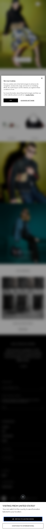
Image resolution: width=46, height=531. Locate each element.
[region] (23, 91)
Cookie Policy (29, 95)
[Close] (23, 496)
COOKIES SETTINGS (27, 100)
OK (11, 100)
